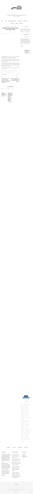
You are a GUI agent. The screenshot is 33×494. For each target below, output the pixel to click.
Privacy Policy (22, 489)
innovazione (28, 417)
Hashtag (12, 23)
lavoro (26, 422)
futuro (27, 412)
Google (26, 414)
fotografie (12, 70)
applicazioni (26, 405)
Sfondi (17, 23)
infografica (23, 417)
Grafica (9, 26)
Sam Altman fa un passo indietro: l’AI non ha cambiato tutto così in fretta (16, 456)
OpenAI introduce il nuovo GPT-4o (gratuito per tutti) (4, 94)
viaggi (13, 72)
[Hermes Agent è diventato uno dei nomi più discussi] (26, 331)
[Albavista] (16, 9)
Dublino (6, 70)
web (21, 441)
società (22, 434)
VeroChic (23, 457)
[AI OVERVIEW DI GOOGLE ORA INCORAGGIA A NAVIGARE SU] (29, 350)
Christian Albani (4, 74)
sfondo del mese (7, 72)
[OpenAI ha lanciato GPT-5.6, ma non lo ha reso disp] (29, 179)
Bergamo (3, 70)
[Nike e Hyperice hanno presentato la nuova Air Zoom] (22, 164)
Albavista (23, 454)
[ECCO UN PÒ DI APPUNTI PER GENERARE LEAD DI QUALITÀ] (26, 83)
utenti (22, 439)
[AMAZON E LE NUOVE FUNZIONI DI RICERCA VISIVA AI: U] (29, 260)
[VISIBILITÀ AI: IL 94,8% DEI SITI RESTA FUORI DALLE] (22, 93)
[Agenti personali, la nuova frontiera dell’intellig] (29, 99)
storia (22, 436)
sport (10, 72)
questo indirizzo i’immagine (6, 67)
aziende (22, 407)
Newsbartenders (24, 456)
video (29, 439)
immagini (15, 70)
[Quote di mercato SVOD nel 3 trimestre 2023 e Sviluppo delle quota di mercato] (17, 76)
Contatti (21, 23)
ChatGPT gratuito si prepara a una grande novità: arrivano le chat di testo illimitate (16, 463)
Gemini (22, 414)
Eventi (6, 26)
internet (22, 422)
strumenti (26, 436)
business (26, 407)
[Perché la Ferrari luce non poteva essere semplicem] (22, 330)
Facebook (22, 412)
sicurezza (22, 431)
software (26, 434)
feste (9, 70)
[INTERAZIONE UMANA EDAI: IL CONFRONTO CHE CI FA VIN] (22, 232)
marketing (22, 424)
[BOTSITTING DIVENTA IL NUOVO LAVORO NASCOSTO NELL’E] (26, 243)
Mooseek (23, 455)
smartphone (28, 431)
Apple (22, 405)
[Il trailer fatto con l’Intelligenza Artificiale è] (26, 161)
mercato (27, 424)
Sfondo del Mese (13, 26)
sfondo (3, 72)
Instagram (22, 419)
